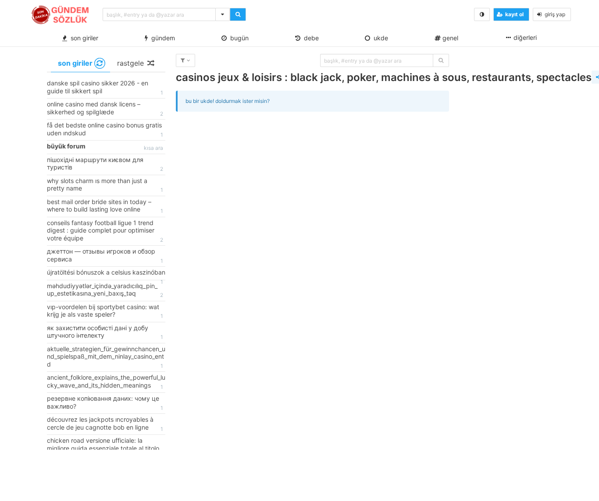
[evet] (441, 60)
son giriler (82, 38)
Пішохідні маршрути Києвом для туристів (105, 164)
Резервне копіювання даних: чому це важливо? (105, 403)
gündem (161, 38)
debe (309, 38)
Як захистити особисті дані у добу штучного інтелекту (105, 332)
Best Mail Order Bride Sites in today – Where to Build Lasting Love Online (105, 206)
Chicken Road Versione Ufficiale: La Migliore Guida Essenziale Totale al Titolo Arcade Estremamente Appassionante (105, 449)
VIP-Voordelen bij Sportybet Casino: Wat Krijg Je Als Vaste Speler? (105, 311)
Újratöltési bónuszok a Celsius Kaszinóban (106, 274)
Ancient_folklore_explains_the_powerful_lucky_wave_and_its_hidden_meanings (106, 382)
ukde (379, 38)
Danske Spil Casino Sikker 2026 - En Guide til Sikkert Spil (105, 87)
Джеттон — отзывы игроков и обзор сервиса (105, 255)
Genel (449, 38)
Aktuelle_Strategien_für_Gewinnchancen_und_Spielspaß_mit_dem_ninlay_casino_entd (106, 357)
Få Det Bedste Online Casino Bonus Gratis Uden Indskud (105, 129)
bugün (238, 38)
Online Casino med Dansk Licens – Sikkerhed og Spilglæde (105, 108)
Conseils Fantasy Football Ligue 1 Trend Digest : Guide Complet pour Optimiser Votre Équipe (105, 231)
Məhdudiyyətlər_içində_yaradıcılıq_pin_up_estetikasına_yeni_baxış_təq (105, 290)
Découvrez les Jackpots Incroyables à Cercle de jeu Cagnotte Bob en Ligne (105, 424)
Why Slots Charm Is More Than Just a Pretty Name (105, 185)
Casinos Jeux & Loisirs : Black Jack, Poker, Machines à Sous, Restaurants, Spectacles (384, 77)
